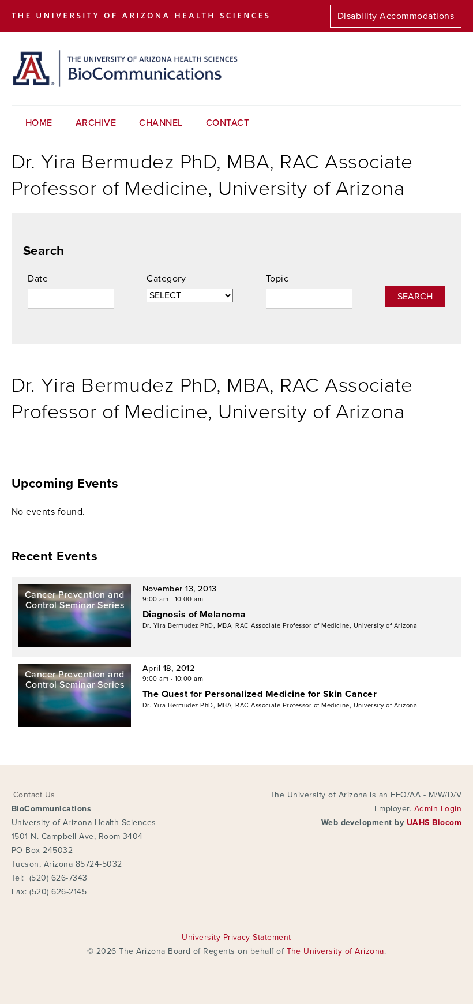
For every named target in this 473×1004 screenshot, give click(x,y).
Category (166, 278)
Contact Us (34, 795)
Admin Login (437, 809)
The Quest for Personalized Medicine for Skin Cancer (259, 694)
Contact (227, 123)
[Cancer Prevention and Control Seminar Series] (74, 644)
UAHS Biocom (434, 822)
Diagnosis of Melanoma (194, 614)
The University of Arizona (335, 951)
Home (38, 123)
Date (38, 278)
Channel (160, 123)
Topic (277, 278)
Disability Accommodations (395, 16)
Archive (96, 123)
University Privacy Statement (236, 937)
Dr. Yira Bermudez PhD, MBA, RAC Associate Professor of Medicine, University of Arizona (279, 626)
